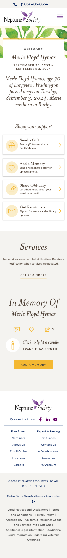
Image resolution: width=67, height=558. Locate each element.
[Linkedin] (48, 419)
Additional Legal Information (25, 530)
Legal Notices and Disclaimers (28, 509)
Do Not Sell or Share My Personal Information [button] (33, 496)
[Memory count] (17, 329)
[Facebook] (40, 419)
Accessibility (14, 519)
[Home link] (22, 16)
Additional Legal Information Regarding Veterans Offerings (34, 534)
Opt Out (45, 524)
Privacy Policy (44, 514)
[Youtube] (55, 419)
